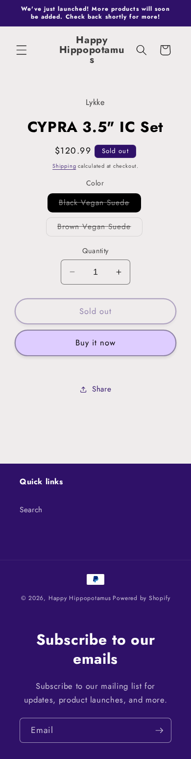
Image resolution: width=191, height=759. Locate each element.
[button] (21, 50)
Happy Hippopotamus (79, 598)
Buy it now (95, 342)
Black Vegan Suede (100, 204)
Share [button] (101, 389)
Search (31, 509)
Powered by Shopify (141, 598)
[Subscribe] (159, 730)
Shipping (64, 166)
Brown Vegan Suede (100, 228)
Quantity (95, 251)
